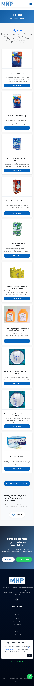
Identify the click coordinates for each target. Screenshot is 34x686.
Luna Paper (17, 621)
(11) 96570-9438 (18, 661)
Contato (17, 631)
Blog (17, 628)
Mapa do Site (17, 634)
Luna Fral (17, 618)
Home (15, 18)
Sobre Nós (17, 615)
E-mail (9, 559)
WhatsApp (25, 559)
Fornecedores (17, 625)
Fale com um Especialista (17, 483)
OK (29, 655)
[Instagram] (17, 599)
